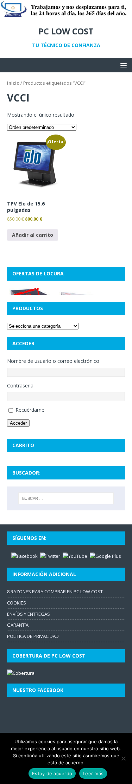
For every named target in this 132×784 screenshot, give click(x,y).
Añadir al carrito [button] (32, 234)
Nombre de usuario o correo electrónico (53, 361)
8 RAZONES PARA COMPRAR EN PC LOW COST (55, 591)
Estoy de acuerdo (52, 773)
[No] (123, 758)
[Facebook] (24, 556)
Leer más (93, 773)
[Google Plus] (105, 556)
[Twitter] (50, 556)
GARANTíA (18, 625)
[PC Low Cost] (66, 14)
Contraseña (20, 385)
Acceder (18, 423)
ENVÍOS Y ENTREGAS (28, 614)
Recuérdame (29, 409)
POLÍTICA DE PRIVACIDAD (33, 636)
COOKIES (16, 603)
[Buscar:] (66, 498)
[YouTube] (75, 556)
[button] (122, 65)
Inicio (13, 83)
